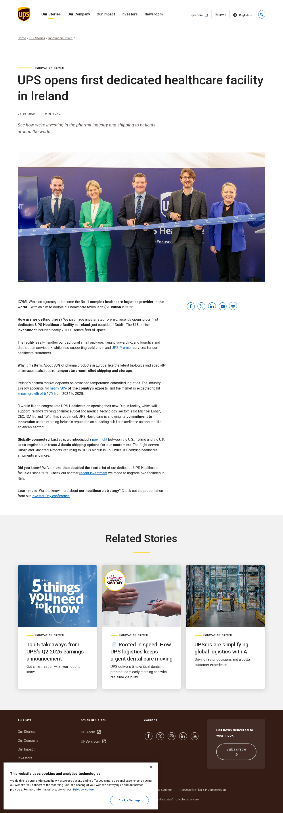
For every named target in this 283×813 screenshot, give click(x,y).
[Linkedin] (183, 738)
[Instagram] (171, 738)
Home (22, 38)
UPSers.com (93, 741)
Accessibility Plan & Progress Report (203, 789)
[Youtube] (194, 738)
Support (222, 15)
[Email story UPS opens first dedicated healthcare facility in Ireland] (222, 306)
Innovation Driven (60, 38)
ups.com (201, 15)
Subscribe (236, 749)
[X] (160, 738)
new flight (99, 439)
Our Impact (106, 14)
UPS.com (91, 732)
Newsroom (153, 14)
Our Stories (51, 14)
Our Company (78, 14)
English (244, 15)
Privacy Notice (83, 789)
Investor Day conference (51, 496)
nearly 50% (58, 388)
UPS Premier (122, 348)
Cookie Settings (161, 789)
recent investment (93, 473)
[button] (261, 14)
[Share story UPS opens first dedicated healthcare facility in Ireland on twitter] (201, 306)
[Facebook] (148, 738)
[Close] (151, 767)
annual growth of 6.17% (35, 393)
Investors (130, 14)
